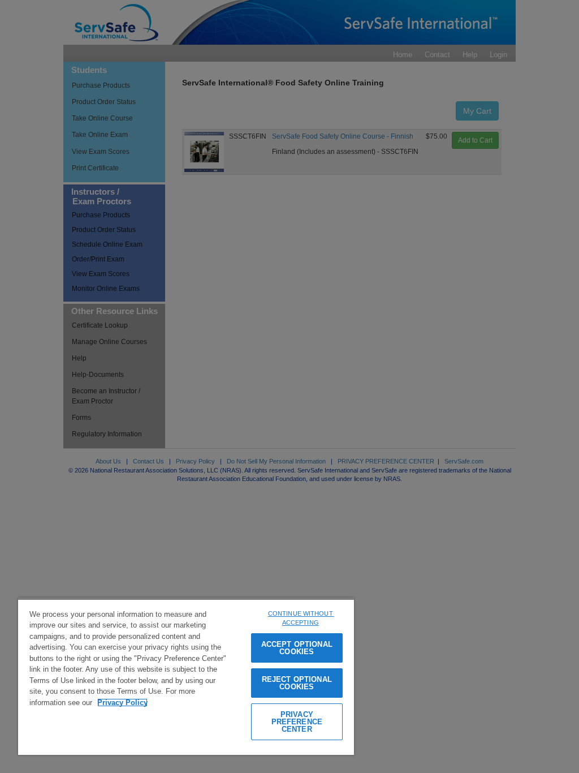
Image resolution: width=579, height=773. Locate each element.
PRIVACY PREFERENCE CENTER (296, 721)
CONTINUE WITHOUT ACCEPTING (301, 618)
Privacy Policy (122, 702)
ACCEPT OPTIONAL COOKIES (296, 648)
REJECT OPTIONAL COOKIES (297, 683)
